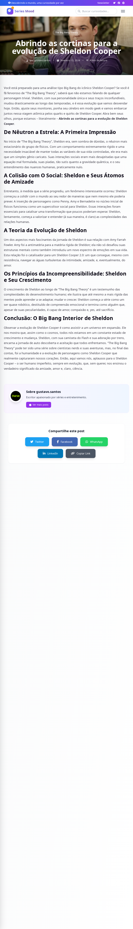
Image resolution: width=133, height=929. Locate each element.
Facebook (67, 442)
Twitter (39, 442)
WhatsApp (96, 442)
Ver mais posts (40, 404)
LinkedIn (52, 453)
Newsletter (103, 2)
